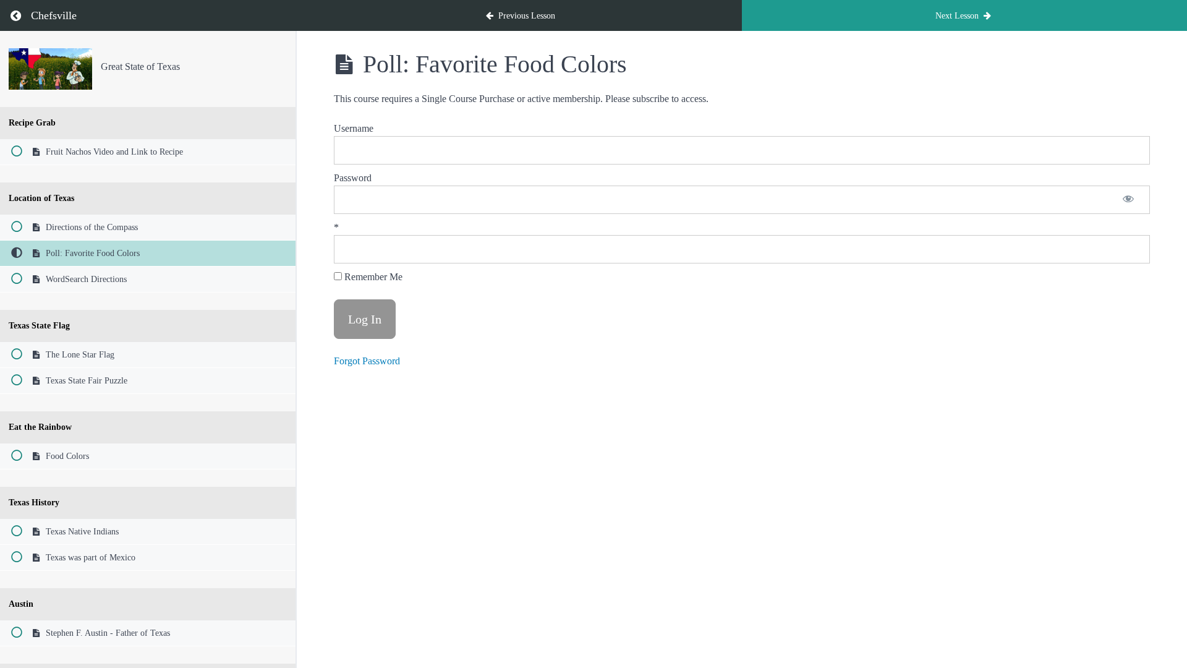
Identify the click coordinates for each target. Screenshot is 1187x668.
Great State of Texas (140, 66)
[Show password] (1128, 200)
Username (353, 128)
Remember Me (372, 277)
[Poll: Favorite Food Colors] (50, 69)
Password (353, 178)
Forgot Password (367, 361)
